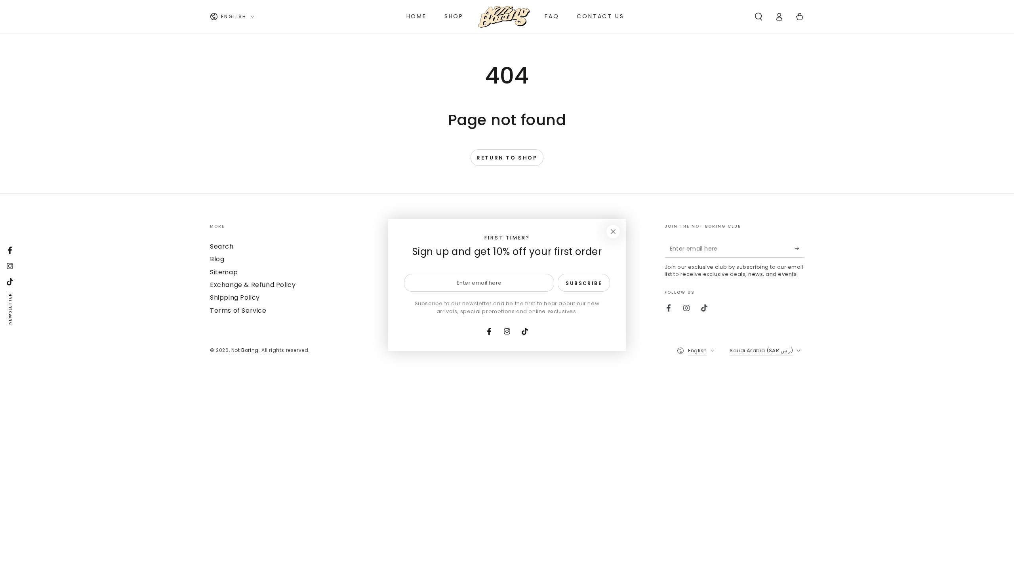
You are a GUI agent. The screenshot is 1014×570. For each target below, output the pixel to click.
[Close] (613, 231)
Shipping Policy (235, 297)
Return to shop (507, 158)
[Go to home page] (504, 16)
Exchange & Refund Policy (252, 284)
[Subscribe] (799, 248)
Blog (217, 259)
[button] (758, 16)
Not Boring (245, 350)
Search (222, 246)
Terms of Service (238, 310)
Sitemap (224, 272)
